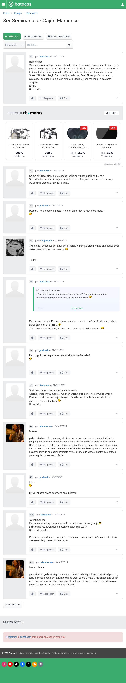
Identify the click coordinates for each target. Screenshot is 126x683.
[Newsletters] (40, 664)
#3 (31, 206)
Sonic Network (25, 653)
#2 (31, 171)
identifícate (25, 637)
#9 (31, 477)
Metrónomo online (60, 653)
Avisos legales (78, 653)
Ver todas (111, 113)
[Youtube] (10, 664)
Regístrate (11, 637)
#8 (31, 426)
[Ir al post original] (37, 290)
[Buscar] (69, 44)
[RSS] (34, 664)
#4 (31, 241)
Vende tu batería (42, 653)
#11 (31, 562)
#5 (31, 282)
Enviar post (13, 36)
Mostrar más (76, 308)
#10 (31, 515)
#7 (31, 385)
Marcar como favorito (60, 36)
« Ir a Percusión (13, 605)
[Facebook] (22, 664)
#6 (31, 350)
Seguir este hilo (34, 36)
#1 (31, 57)
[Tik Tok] (16, 664)
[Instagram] (4, 664)
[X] (28, 664)
